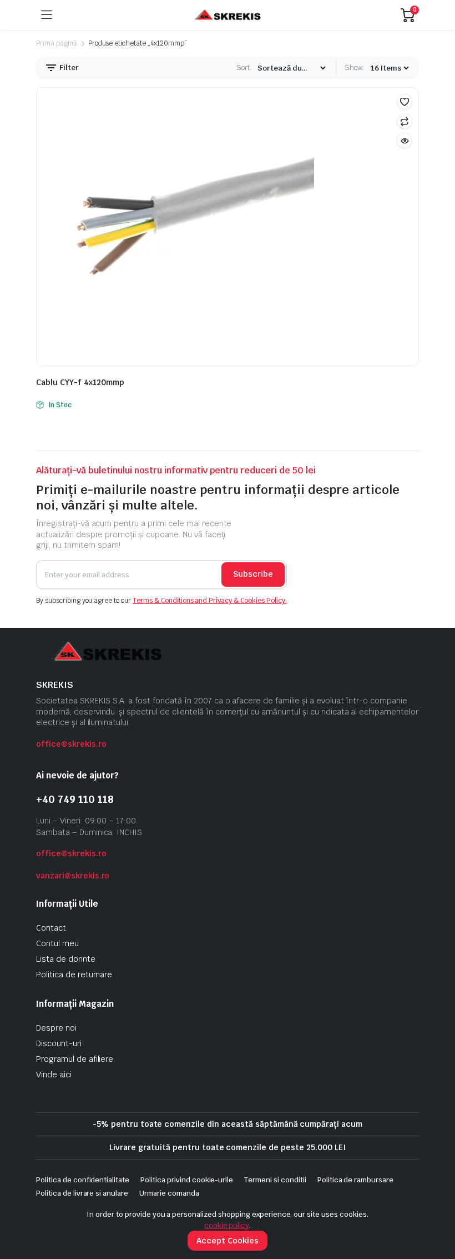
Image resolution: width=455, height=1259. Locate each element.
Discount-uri (59, 1043)
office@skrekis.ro (71, 744)
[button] (404, 101)
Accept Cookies (227, 1241)
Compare (404, 121)
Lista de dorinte (65, 959)
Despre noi (56, 1028)
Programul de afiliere (74, 1059)
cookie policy (227, 1225)
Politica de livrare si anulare (82, 1193)
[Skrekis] (226, 15)
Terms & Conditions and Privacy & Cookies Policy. (210, 600)
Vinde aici (54, 1075)
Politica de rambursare (355, 1180)
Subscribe (253, 574)
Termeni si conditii (275, 1180)
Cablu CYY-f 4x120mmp (80, 382)
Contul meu (57, 943)
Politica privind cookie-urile (186, 1180)
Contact (51, 928)
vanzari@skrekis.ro (72, 876)
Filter (68, 67)
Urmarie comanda (169, 1193)
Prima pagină (56, 43)
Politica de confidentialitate (82, 1180)
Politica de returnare (74, 975)
